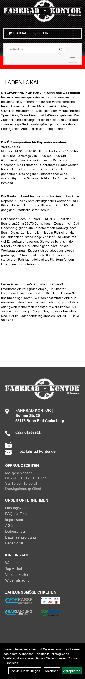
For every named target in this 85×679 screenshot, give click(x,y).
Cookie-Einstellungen (25, 671)
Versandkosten (17, 574)
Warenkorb (14, 563)
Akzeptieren (71, 671)
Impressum (14, 520)
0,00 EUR (31, 33)
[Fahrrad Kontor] (42, 12)
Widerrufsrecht (17, 580)
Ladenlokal (14, 543)
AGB (9, 526)
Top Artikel (13, 569)
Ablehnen (51, 671)
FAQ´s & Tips (16, 514)
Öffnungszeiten (17, 508)
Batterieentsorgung (20, 537)
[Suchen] (60, 49)
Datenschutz (15, 531)
